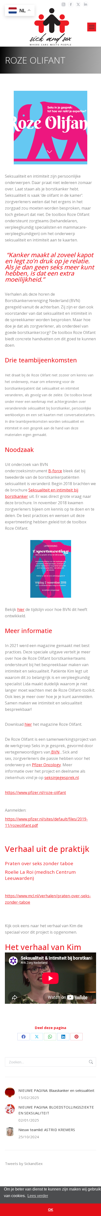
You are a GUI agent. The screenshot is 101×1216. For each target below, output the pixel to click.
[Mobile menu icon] (91, 27)
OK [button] (50, 1210)
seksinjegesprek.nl (61, 777)
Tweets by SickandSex (24, 1163)
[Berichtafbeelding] (10, 1092)
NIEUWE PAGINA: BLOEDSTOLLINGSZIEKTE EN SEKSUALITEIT (56, 1110)
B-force (55, 471)
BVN (55, 752)
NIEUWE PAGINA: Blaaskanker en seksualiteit (56, 1090)
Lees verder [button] (37, 1196)
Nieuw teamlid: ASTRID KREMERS (46, 1129)
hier (21, 609)
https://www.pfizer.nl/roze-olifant (35, 792)
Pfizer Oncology (46, 764)
